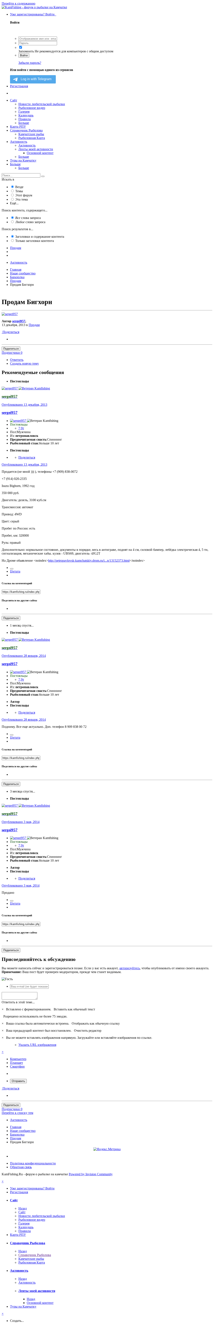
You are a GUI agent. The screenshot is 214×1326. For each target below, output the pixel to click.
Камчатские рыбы (31, 134)
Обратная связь (21, 1167)
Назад (22, 1208)
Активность (18, 141)
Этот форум (23, 195)
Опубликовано (24, 404)
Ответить (16, 360)
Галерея (23, 111)
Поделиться (10, 332)
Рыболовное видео (31, 108)
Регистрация (19, 86)
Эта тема (21, 199)
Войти (24, 55)
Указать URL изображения (37, 1045)
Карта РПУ (18, 126)
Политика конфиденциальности (33, 1163)
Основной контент (40, 153)
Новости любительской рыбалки (41, 104)
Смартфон (17, 1066)
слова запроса (28, 218)
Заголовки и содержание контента (39, 236)
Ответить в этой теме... (18, 1002)
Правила (24, 119)
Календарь (25, 115)
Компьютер (18, 1059)
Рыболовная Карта (31, 138)
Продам (34, 325)
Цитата (15, 571)
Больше (23, 123)
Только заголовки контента (34, 241)
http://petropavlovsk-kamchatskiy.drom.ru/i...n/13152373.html (89, 560)
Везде (19, 187)
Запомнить (26, 51)
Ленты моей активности (35, 149)
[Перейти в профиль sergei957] (10, 314)
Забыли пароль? (29, 62)
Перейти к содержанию (18, 3)
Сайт (13, 100)
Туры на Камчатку (23, 160)
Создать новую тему (24, 363)
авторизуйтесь (129, 968)
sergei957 (18, 321)
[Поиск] (43, 176)
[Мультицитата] (11, 568)
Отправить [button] (18, 1081)
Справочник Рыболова (26, 130)
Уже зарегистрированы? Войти (33, 14)
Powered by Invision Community (91, 1174)
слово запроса (30, 222)
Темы (19, 191)
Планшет (16, 1062)
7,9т (21, 428)
